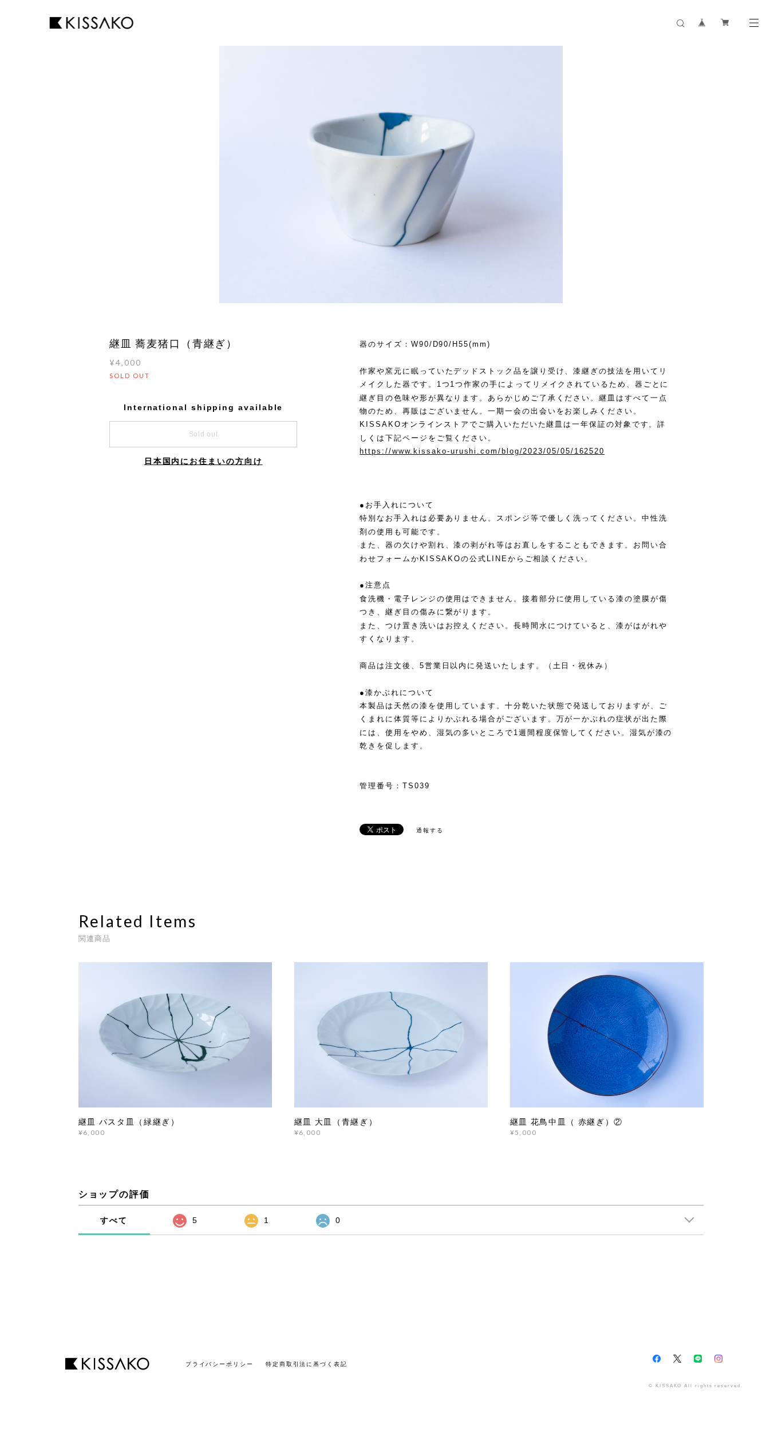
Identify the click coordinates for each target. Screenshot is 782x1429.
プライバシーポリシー (219, 1364)
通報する (430, 830)
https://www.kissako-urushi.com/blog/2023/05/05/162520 (482, 451)
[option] (391, 174)
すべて (114, 1220)
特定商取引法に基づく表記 (306, 1364)
